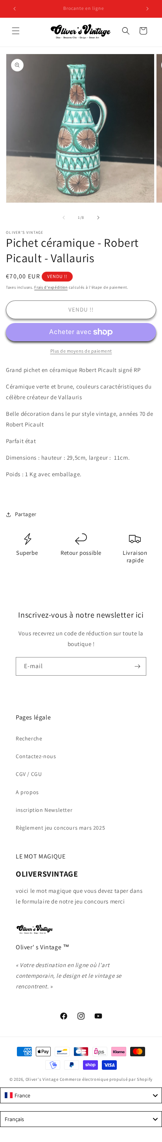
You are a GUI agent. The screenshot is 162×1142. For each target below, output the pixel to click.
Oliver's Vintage (42, 1079)
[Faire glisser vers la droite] (98, 217)
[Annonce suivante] (147, 8)
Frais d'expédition (51, 287)
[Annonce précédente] (14, 8)
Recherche (29, 738)
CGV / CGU (29, 774)
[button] (15, 30)
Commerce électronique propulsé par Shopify (106, 1079)
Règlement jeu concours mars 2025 (60, 827)
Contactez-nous (36, 756)
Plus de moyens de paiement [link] (81, 351)
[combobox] (81, 1095)
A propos (27, 792)
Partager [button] (26, 514)
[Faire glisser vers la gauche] (63, 217)
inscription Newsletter (44, 809)
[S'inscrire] (137, 666)
